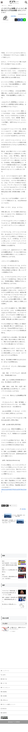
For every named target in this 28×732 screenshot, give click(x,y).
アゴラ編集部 (12, 631)
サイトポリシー (6, 687)
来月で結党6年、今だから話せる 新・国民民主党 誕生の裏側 (9, 564)
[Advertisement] (14, 36)
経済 (4, 505)
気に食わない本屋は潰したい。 (9, 604)
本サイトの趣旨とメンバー (8, 704)
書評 (3, 585)
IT (7, 505)
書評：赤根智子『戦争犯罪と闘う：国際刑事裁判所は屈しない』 (9, 599)
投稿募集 (4, 691)
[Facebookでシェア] (18, 19)
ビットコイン (13, 505)
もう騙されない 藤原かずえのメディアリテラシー (18, 628)
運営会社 (4, 708)
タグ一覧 (4, 683)
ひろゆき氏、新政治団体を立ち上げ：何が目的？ (9, 577)
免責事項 (4, 712)
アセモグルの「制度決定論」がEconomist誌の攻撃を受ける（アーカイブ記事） (9, 592)
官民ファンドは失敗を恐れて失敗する (9, 570)
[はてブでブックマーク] (21, 19)
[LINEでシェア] (24, 19)
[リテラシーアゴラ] (5, 629)
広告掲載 (4, 696)
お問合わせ (5, 700)
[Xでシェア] (16, 19)
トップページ (5, 670)
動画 (3, 555)
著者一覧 (4, 679)
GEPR (3, 674)
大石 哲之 (13, 16)
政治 (3, 561)
